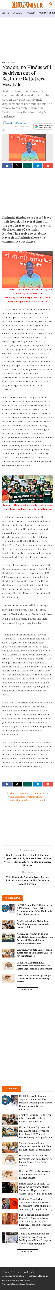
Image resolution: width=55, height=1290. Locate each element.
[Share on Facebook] (7, 165)
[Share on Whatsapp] (27, 165)
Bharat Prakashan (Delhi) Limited (17, 1280)
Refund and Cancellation (13, 1276)
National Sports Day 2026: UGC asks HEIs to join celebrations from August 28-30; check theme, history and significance (35, 938)
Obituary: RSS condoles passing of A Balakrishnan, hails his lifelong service (34, 979)
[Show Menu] (3, 4)
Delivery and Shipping (38, 1276)
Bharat (17, 13)
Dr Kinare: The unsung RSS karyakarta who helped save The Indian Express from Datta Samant (34, 966)
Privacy (5, 1272)
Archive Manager (16, 123)
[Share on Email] (48, 165)
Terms (16, 1272)
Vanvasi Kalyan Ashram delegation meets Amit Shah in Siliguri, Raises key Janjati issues (34, 953)
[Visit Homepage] (27, 5)
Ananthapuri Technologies (25, 1284)
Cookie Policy (29, 1272)
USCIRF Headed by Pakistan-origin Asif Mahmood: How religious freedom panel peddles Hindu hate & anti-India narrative (34, 910)
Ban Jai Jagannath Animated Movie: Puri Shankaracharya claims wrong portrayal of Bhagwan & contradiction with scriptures (35, 1221)
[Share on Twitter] (17, 165)
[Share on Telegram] (37, 165)
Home (5, 13)
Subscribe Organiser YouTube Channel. (27, 793)
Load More (27, 989)
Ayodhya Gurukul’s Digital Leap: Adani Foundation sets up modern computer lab (34, 924)
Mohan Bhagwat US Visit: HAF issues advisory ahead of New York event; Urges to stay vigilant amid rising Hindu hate (35, 1189)
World (31, 13)
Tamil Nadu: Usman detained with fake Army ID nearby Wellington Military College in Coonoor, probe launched (35, 1239)
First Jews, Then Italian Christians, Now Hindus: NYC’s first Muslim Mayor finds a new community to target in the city (35, 1204)
